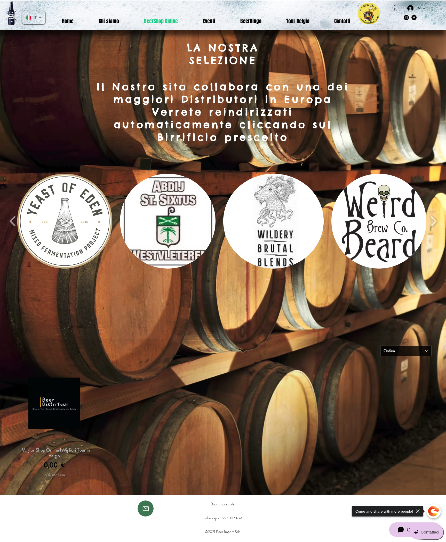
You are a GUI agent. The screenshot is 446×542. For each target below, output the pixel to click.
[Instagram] (406, 17)
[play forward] (433, 221)
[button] (395, 8)
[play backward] (13, 221)
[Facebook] (414, 17)
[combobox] (406, 351)
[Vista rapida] (54, 403)
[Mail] (146, 508)
